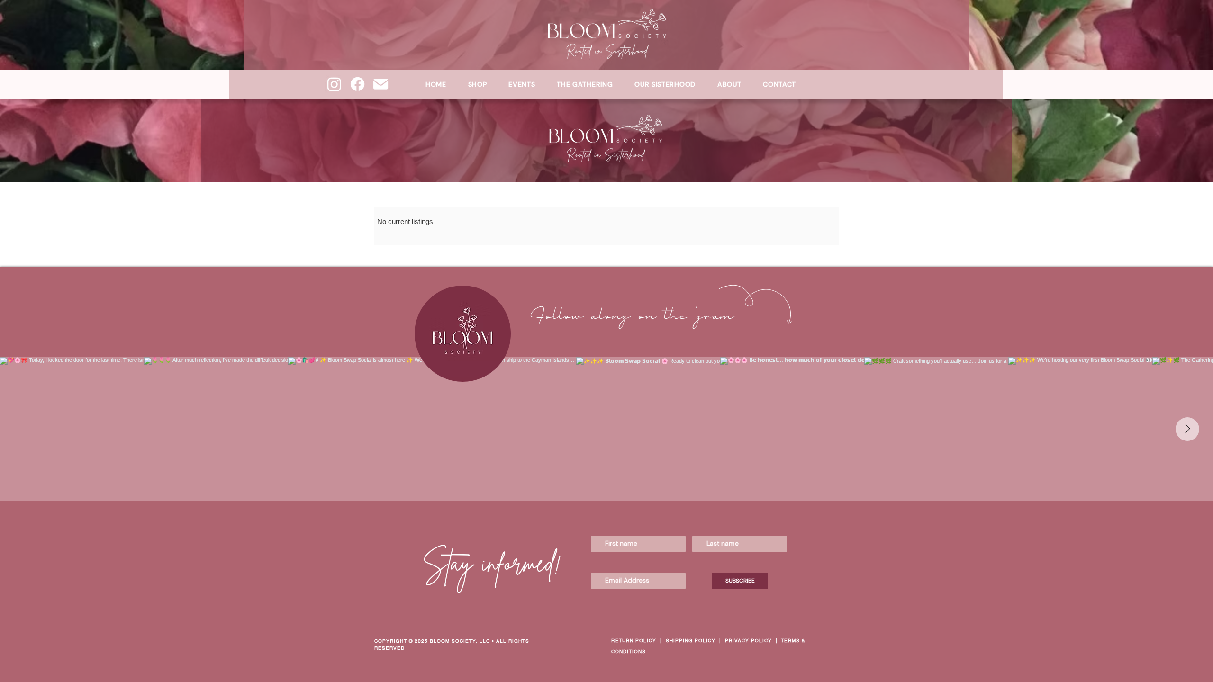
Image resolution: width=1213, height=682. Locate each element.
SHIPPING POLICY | (695, 640)
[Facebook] (357, 84)
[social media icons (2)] (380, 84)
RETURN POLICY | (638, 640)
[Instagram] (334, 84)
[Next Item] (1187, 429)
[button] (665, 84)
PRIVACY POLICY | (753, 640)
